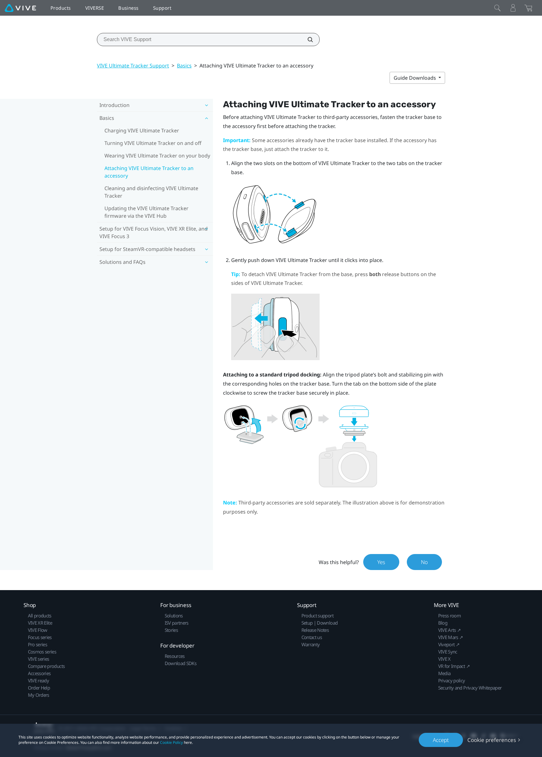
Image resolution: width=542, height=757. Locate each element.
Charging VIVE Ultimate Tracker (141, 130)
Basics (184, 65)
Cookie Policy (171, 742)
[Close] (497, 8)
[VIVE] (20, 8)
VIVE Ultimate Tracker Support (133, 65)
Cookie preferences (491, 740)
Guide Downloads (415, 77)
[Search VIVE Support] (306, 39)
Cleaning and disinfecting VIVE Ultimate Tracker (151, 192)
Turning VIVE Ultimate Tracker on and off (152, 143)
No (424, 562)
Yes (381, 562)
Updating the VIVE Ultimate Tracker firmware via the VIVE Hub (146, 212)
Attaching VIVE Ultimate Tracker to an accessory (149, 172)
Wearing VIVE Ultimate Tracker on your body (157, 155)
